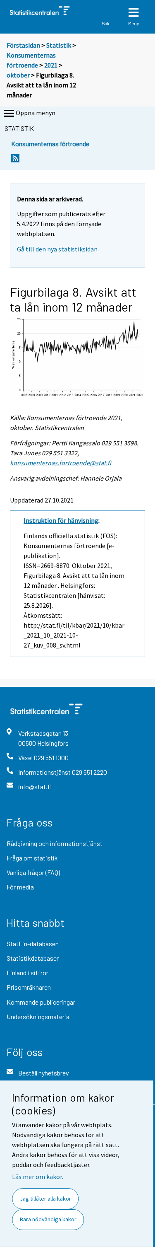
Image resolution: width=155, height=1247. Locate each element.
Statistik (58, 45)
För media (20, 887)
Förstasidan (23, 45)
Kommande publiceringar (41, 1002)
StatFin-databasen (33, 943)
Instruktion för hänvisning (61, 520)
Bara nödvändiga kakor (48, 1219)
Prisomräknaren (29, 987)
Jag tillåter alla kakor (45, 1198)
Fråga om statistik (32, 858)
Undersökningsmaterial (39, 1016)
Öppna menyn (35, 113)
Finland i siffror (27, 972)
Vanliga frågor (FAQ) (33, 872)
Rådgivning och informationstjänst (55, 843)
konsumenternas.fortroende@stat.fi (60, 463)
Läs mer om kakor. (37, 1176)
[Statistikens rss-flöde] (15, 160)
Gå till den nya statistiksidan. (58, 249)
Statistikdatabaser (33, 958)
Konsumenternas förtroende (50, 143)
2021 (50, 65)
